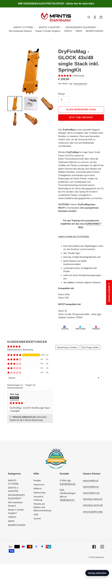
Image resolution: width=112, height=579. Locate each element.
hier (98, 314)
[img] (30, 403)
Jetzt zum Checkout (81, 117)
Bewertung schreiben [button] (67, 347)
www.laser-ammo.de (93, 505)
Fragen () (30, 385)
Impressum (39, 484)
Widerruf (38, 488)
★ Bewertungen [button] (109, 292)
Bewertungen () (15, 385)
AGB (36, 514)
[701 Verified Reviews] (56, 470)
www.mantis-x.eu (91, 492)
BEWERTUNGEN (16, 525)
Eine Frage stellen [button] (90, 347)
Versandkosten (80, 83)
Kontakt (37, 480)
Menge (61, 93)
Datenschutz (40, 492)
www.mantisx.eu (91, 486)
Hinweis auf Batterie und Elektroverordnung (42, 507)
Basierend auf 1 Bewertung (20, 349)
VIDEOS (12, 517)
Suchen (37, 518)
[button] (65, 75)
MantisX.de (99, 557)
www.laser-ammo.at (92, 499)
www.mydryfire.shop (93, 511)
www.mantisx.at (90, 480)
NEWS (11, 521)
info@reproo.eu (67, 500)
